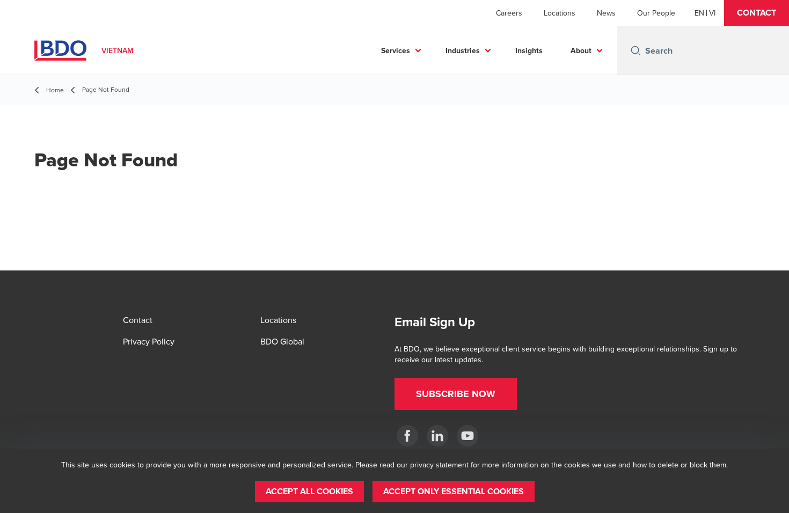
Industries (462, 50)
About (581, 50)
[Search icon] (635, 50)
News (606, 13)
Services (395, 50)
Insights (529, 50)
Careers (509, 13)
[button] (756, 13)
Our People (656, 13)
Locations (559, 13)
